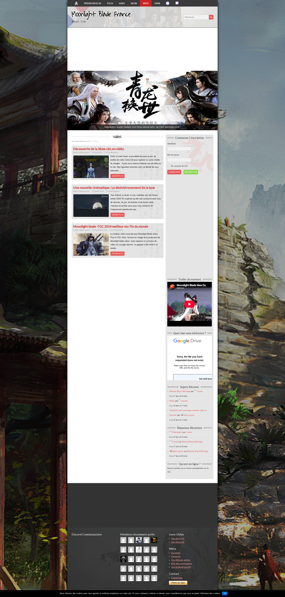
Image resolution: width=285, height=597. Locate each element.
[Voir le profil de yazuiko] (180, 401)
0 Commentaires (111, 152)
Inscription (191, 172)
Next (223, 99)
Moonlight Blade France (101, 14)
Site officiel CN (177, 539)
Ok (225, 594)
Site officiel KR (177, 542)
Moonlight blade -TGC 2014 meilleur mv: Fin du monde (110, 226)
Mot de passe (173, 155)
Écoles (110, 3)
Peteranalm (177, 432)
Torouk (200, 391)
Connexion (175, 556)
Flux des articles (180, 560)
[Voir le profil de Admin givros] (181, 415)
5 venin (189, 432)
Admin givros (84, 152)
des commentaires (181, 564)
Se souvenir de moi (178, 166)
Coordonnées (177, 578)
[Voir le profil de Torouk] (195, 391)
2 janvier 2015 (98, 191)
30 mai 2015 (97, 152)
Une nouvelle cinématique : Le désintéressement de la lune (114, 187)
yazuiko (184, 401)
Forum (157, 3)
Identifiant (171, 144)
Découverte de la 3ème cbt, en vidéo (98, 149)
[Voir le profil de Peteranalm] (170, 432)
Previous (62, 99)
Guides (122, 3)
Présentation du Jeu (92, 3)
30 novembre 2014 (99, 230)
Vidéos (146, 3)
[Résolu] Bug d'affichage (179, 391)
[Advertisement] (142, 48)
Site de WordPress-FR (181, 567)
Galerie (134, 3)
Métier (172, 401)
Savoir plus (117, 176)
